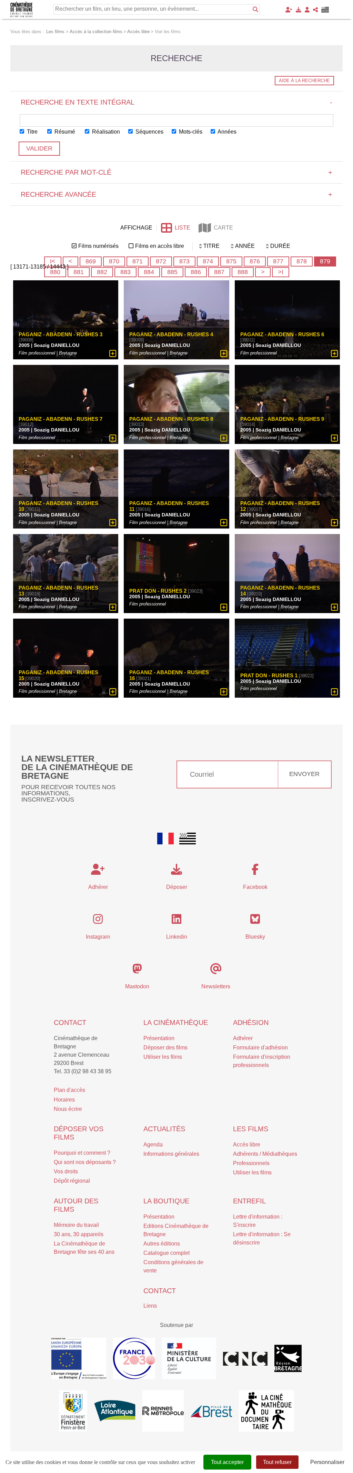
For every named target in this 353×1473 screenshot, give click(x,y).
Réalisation (105, 132)
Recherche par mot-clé (176, 172)
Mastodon (137, 986)
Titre (32, 132)
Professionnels (251, 1163)
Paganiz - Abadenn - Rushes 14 (280, 591)
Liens (150, 1306)
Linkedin (176, 937)
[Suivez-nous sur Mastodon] (137, 971)
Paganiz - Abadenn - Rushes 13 (58, 591)
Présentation (158, 1038)
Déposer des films (165, 1047)
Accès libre (246, 1144)
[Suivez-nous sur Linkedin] (176, 921)
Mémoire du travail (76, 1225)
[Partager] (315, 9)
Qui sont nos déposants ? (85, 1162)
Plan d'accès (69, 1090)
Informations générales (171, 1154)
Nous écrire (68, 1109)
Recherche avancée (176, 194)
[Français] (165, 838)
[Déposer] (298, 9)
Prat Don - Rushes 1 (268, 675)
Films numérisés (98, 246)
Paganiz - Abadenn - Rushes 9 (282, 419)
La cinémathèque (175, 1022)
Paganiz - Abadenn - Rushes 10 (58, 506)
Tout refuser (277, 1462)
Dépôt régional (72, 1181)
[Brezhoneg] (325, 9)
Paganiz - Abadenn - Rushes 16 (169, 675)
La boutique (166, 1201)
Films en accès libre (159, 246)
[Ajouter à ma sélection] (113, 353)
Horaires (64, 1100)
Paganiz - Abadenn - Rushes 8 (171, 419)
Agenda (153, 1144)
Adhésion (251, 1022)
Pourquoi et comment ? (82, 1153)
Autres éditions (161, 1244)
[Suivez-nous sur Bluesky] (255, 921)
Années (226, 132)
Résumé (64, 132)
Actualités (164, 1129)
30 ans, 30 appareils (78, 1234)
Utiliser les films (162, 1057)
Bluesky (255, 937)
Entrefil (249, 1201)
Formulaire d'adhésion (260, 1047)
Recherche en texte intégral (176, 102)
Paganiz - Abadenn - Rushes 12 (280, 506)
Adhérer (243, 1038)
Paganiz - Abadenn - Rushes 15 (58, 675)
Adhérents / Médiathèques (265, 1154)
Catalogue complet (166, 1253)
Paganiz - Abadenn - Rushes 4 (171, 334)
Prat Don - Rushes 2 (157, 591)
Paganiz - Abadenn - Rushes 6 (282, 334)
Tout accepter (227, 1462)
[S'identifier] (307, 9)
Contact (70, 1022)
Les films (250, 1129)
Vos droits (66, 1171)
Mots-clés (190, 132)
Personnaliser (327, 1462)
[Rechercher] (255, 9)
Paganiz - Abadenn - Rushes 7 (60, 419)
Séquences (148, 132)
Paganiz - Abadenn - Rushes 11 (169, 506)
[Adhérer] (289, 9)
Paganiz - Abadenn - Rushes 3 (60, 334)
